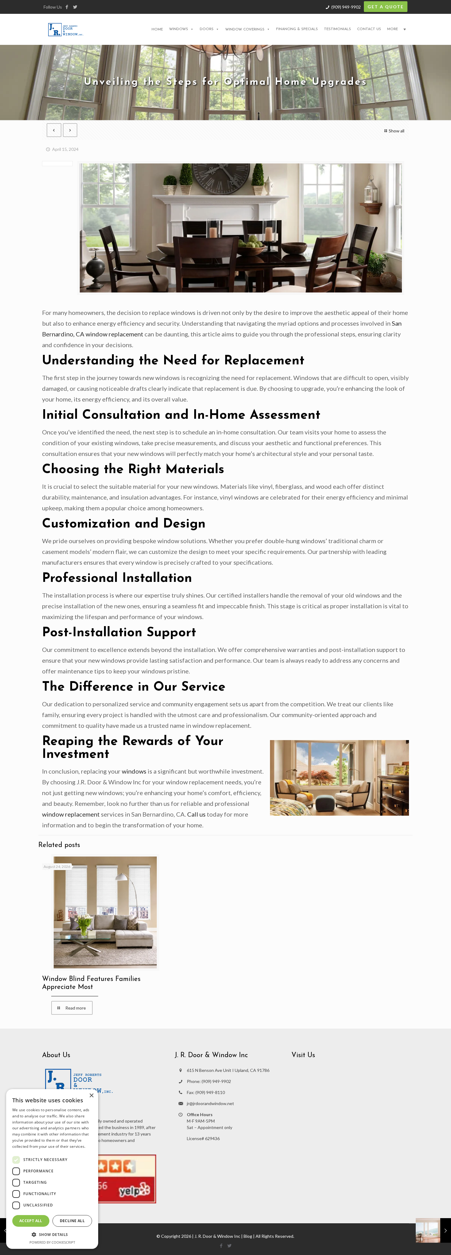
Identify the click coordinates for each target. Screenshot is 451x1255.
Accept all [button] (30, 1220)
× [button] (91, 1095)
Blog (248, 1236)
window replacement (71, 814)
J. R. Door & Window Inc (217, 1236)
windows (134, 771)
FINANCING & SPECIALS (297, 29)
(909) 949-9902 (346, 7)
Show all (396, 130)
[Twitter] (75, 7)
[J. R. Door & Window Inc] (65, 29)
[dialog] (52, 1169)
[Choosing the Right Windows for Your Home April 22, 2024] (433, 1230)
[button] (52, 1234)
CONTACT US (369, 29)
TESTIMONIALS (337, 29)
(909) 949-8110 (210, 1092)
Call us (196, 814)
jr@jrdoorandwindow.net (210, 1103)
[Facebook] (67, 7)
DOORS (207, 29)
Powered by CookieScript (52, 1242)
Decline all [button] (72, 1220)
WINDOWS (178, 29)
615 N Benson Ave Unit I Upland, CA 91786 (228, 1070)
